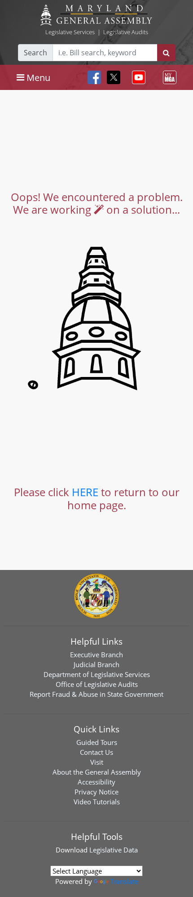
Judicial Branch (96, 664)
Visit (96, 762)
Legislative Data (113, 849)
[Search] (166, 52)
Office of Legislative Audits (97, 684)
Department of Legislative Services (97, 674)
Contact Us (96, 752)
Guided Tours (96, 742)
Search (35, 53)
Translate (124, 881)
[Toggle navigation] (137, 77)
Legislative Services (70, 32)
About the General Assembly (97, 771)
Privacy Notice (96, 791)
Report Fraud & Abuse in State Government (96, 694)
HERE (85, 491)
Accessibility (96, 781)
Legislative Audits (125, 32)
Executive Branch (96, 654)
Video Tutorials (97, 801)
